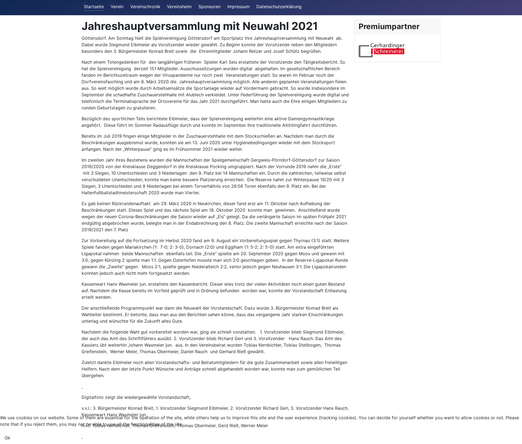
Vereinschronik (145, 6)
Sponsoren (209, 6)
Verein (117, 6)
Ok (7, 437)
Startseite (94, 6)
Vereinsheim (179, 6)
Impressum (238, 6)
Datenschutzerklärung (279, 6)
